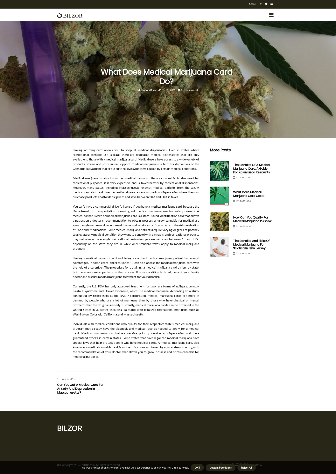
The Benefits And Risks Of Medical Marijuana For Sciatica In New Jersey (251, 244)
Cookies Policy (179, 467)
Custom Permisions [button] (221, 467)
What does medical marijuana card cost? (248, 194)
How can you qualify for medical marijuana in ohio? (252, 219)
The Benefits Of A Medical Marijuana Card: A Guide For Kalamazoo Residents (251, 168)
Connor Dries (148, 90)
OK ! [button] (197, 467)
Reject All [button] (246, 467)
